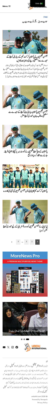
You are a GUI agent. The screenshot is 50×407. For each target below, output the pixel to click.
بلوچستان (41, 374)
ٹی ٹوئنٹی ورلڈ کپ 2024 (30, 378)
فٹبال (14, 374)
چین (12, 387)
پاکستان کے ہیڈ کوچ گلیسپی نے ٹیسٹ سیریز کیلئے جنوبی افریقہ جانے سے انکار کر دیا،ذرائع (26, 153)
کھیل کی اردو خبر (42, 392)
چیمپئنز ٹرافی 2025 (18, 387)
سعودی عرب (28, 374)
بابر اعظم (45, 374)
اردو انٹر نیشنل (28, 366)
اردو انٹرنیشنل (37, 365)
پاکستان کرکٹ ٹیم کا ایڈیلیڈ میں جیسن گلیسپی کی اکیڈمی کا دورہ (25, 191)
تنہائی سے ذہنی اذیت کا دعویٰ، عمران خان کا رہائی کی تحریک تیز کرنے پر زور (27, 331)
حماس (35, 374)
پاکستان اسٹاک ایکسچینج (14, 379)
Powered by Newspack (40, 400)
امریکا (33, 370)
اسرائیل (7, 366)
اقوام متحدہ (37, 370)
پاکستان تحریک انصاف (25, 383)
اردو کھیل (14, 365)
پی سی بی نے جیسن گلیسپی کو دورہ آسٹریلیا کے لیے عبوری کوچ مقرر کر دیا (25, 228)
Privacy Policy (42, 403)
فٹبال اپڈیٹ (8, 374)
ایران (5, 370)
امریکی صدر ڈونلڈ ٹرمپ (23, 371)
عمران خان (23, 374)
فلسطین (17, 374)
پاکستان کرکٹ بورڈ (42, 387)
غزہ (20, 374)
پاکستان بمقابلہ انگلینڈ (6, 379)
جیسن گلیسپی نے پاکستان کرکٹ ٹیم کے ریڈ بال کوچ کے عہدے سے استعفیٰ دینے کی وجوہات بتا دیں (27, 58)
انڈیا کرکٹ (16, 371)
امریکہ (30, 370)
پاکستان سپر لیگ (18, 383)
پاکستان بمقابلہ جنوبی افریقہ (34, 383)
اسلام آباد (46, 371)
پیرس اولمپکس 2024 (27, 387)
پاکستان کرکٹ (10, 382)
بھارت (38, 374)
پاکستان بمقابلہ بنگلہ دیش (44, 383)
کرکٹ (9, 387)
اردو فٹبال (21, 366)
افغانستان (42, 371)
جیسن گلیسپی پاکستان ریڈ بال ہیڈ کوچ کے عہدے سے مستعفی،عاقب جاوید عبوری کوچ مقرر (28, 114)
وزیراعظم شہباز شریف (41, 379)
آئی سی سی (45, 366)
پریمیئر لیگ (35, 387)
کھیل (5, 387)
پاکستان (20, 378)
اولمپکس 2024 (11, 371)
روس (33, 374)
